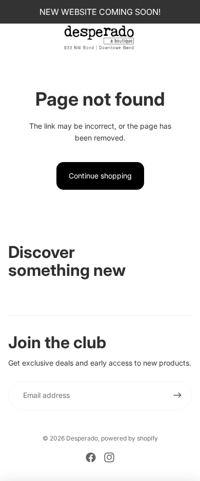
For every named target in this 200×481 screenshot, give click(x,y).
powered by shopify (129, 438)
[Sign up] (177, 395)
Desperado (82, 438)
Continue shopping (100, 175)
